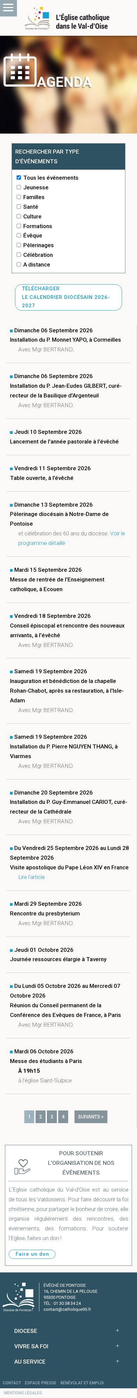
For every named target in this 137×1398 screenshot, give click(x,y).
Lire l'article (31, 877)
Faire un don (32, 1254)
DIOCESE (25, 1331)
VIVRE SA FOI (31, 1346)
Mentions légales (23, 1393)
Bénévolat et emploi (82, 1383)
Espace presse (41, 1383)
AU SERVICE (30, 1361)
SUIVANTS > (91, 1116)
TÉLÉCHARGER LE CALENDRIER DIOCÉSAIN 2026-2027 (66, 297)
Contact (12, 1383)
